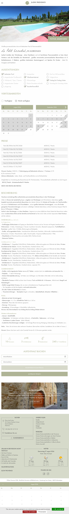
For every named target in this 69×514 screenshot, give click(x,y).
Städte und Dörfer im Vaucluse (9, 455)
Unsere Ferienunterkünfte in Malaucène (47, 440)
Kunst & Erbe (4, 457)
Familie (38, 420)
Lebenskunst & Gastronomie (9, 459)
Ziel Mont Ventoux (6, 453)
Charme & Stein (40, 424)
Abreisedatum (7, 362)
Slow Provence (6, 471)
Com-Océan (48, 480)
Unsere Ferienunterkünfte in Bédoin (45, 438)
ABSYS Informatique (57, 480)
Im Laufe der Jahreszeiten (8, 463)
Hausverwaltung (7, 467)
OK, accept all (58, 509)
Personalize (42, 512)
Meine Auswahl (40, 444)
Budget (38, 426)
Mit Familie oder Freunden (8, 461)
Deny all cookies (30, 512)
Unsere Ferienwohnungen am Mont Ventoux (48, 436)
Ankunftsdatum (7, 356)
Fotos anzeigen (58, 39)
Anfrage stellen (34, 374)
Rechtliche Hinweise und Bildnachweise (29, 480)
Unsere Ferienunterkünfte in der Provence (47, 434)
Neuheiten (39, 428)
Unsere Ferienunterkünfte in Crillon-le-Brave (48, 442)
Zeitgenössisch (40, 422)
